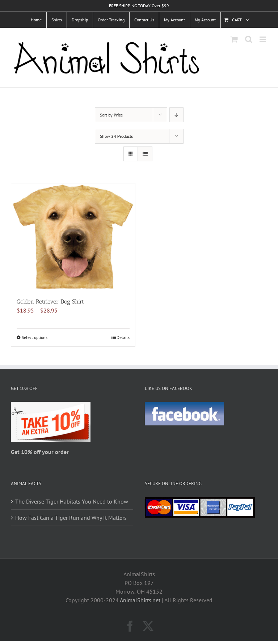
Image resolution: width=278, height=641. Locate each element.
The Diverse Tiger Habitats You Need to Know (71, 501)
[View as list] (145, 154)
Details (123, 337)
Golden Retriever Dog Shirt (50, 301)
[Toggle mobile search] (248, 39)
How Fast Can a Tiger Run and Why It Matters (71, 517)
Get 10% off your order (40, 451)
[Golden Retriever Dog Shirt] (73, 236)
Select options (34, 337)
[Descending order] (176, 114)
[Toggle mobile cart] (234, 39)
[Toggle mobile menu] (263, 39)
